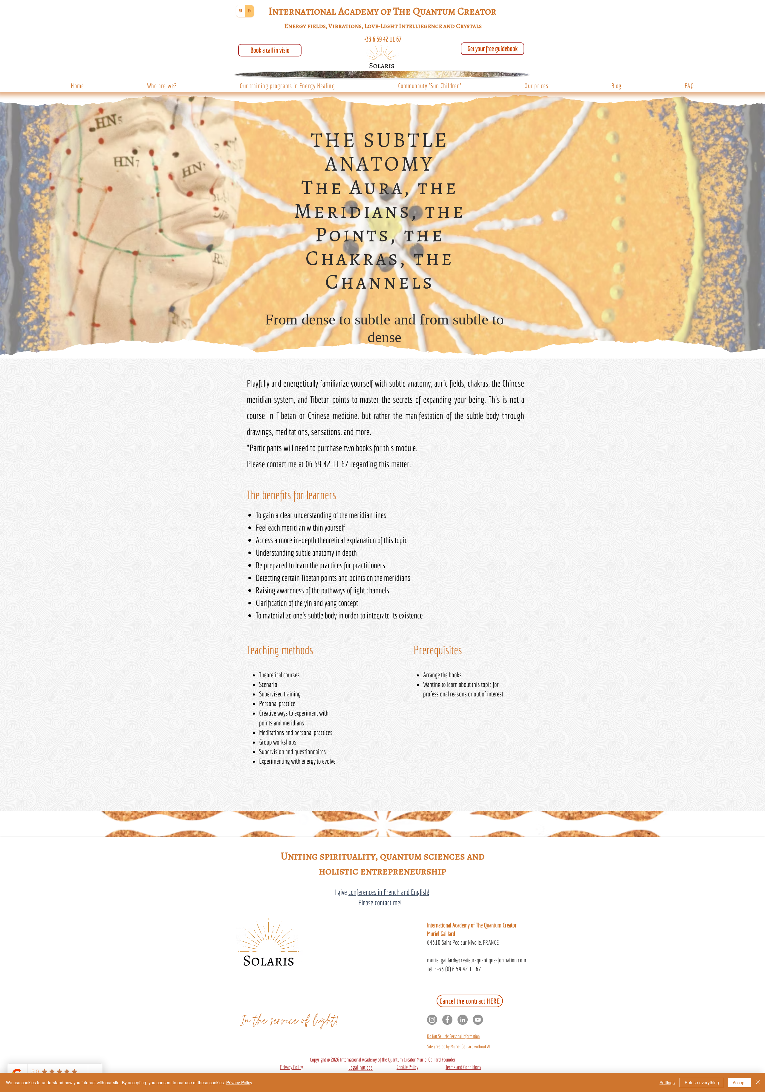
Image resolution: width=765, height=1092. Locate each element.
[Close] (757, 1082)
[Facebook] (447, 1020)
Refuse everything (702, 1082)
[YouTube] (478, 1020)
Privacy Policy (239, 1082)
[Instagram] (432, 1020)
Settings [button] (667, 1082)
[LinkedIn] (463, 1020)
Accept (739, 1082)
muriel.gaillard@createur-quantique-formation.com (476, 960)
